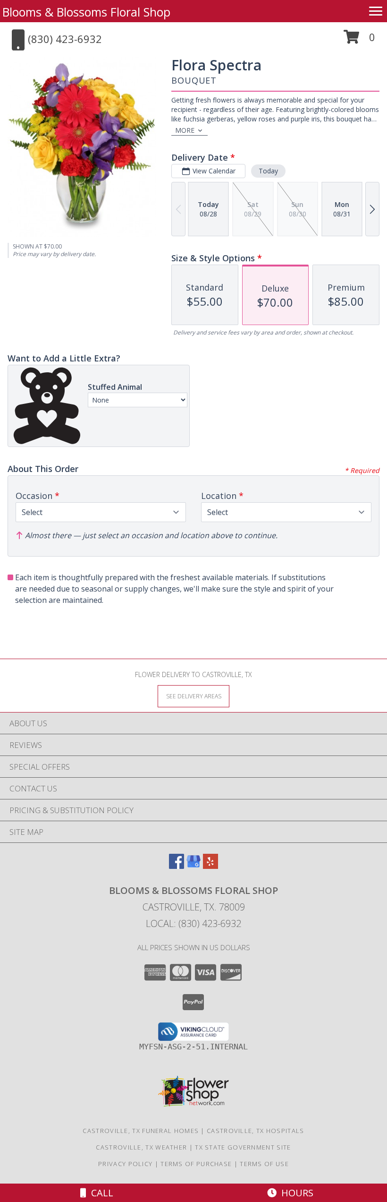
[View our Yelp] (210, 865)
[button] (359, 40)
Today (268, 170)
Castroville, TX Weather (141, 1147)
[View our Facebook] (176, 865)
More (184, 130)
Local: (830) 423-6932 (193, 923)
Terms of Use (264, 1163)
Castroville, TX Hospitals (255, 1130)
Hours (295, 1192)
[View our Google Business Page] (193, 865)
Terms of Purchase (196, 1163)
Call (99, 1192)
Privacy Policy (125, 1163)
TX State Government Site (243, 1147)
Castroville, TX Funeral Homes (141, 1130)
